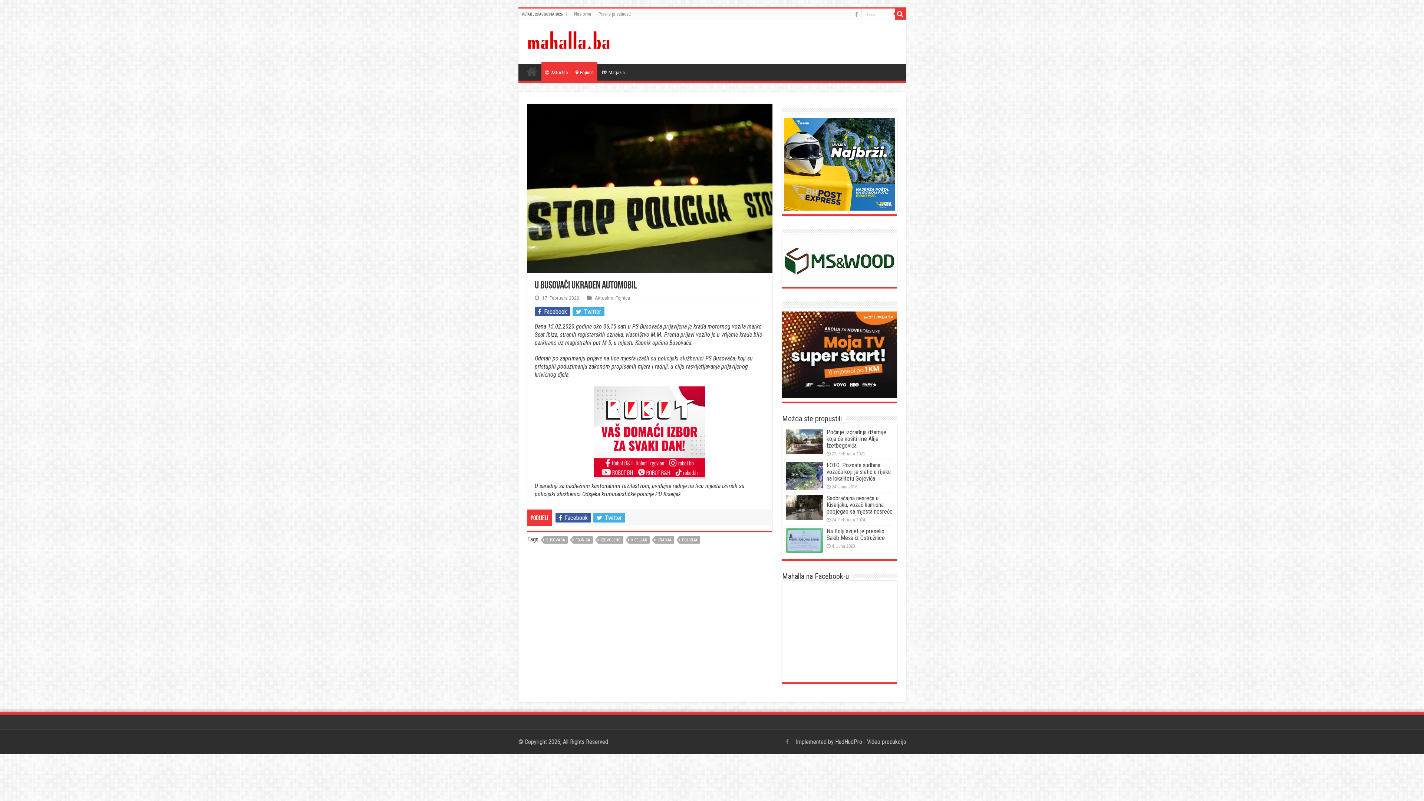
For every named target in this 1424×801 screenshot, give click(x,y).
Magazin (617, 72)
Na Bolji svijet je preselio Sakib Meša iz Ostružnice (856, 534)
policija (690, 540)
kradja (664, 540)
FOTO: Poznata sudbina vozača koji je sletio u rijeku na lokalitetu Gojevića (859, 472)
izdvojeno (611, 540)
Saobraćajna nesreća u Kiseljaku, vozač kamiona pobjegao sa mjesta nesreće (860, 505)
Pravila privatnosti (615, 14)
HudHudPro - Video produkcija (870, 741)
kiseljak (639, 540)
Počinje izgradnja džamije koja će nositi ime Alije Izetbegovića (856, 439)
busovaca (555, 540)
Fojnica (587, 72)
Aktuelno (559, 72)
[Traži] (900, 14)
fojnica (583, 540)
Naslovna (582, 14)
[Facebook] (856, 14)
